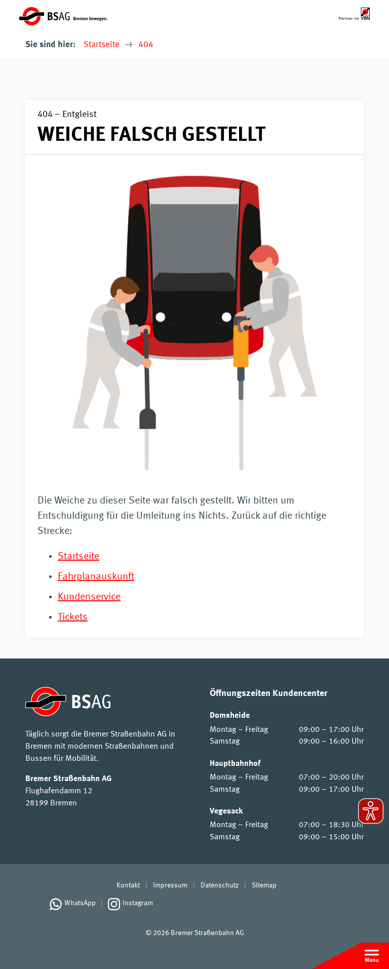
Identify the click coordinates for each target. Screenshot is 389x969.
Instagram (138, 903)
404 (145, 45)
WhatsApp (80, 903)
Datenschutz (220, 885)
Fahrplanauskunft (96, 577)
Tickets (73, 617)
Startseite (102, 45)
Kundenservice (89, 597)
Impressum (170, 885)
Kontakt (128, 885)
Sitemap (264, 885)
